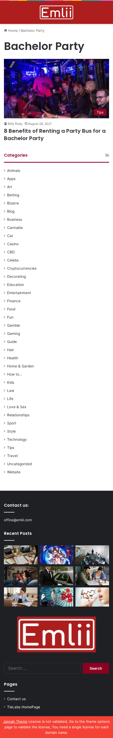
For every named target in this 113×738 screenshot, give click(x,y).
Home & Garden (20, 366)
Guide (12, 342)
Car (10, 236)
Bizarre (13, 203)
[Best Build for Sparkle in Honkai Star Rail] (56, 554)
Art (9, 187)
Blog (10, 211)
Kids (10, 382)
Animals (13, 170)
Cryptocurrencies (22, 268)
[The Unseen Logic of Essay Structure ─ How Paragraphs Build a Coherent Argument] (92, 575)
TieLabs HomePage (23, 707)
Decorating (16, 276)
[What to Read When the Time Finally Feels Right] (21, 575)
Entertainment (19, 293)
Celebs (13, 260)
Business (14, 219)
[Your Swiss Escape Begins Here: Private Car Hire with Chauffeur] (56, 575)
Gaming (13, 333)
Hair (10, 350)
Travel (12, 456)
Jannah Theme (15, 721)
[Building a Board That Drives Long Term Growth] (92, 554)
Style (11, 431)
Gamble (13, 325)
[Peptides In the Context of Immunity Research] (92, 596)
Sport (11, 423)
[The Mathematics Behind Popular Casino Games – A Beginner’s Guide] (56, 596)
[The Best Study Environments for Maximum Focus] (21, 596)
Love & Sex (16, 407)
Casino (13, 244)
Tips (10, 447)
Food (11, 309)
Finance (13, 301)
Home (12, 30)
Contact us (16, 699)
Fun (10, 317)
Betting (13, 195)
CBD (11, 252)
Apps (11, 179)
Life (10, 399)
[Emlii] (56, 12)
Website (13, 472)
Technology (17, 439)
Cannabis (15, 228)
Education (15, 285)
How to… (14, 374)
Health (12, 358)
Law (10, 390)
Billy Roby (15, 124)
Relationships (18, 415)
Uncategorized (19, 464)
